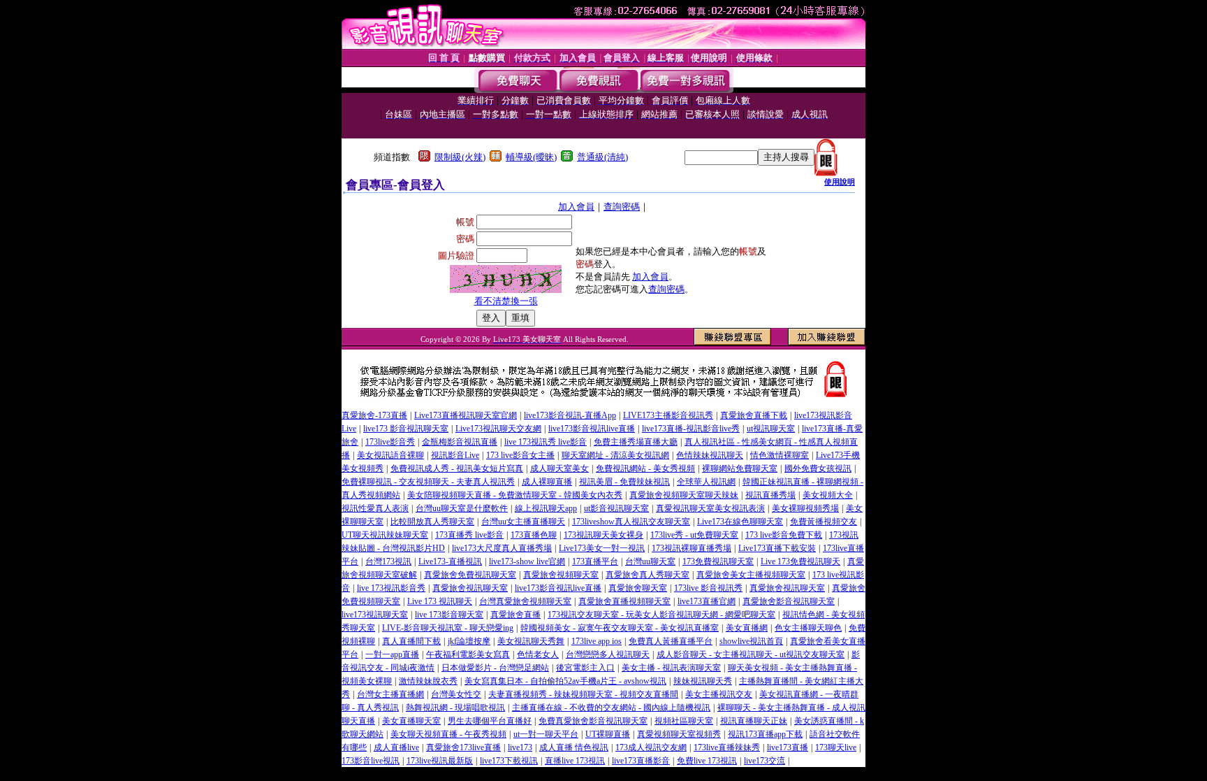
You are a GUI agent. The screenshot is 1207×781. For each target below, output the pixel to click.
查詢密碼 (622, 206)
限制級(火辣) (459, 157)
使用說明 (839, 182)
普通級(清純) (602, 157)
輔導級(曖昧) (531, 157)
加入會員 (576, 206)
